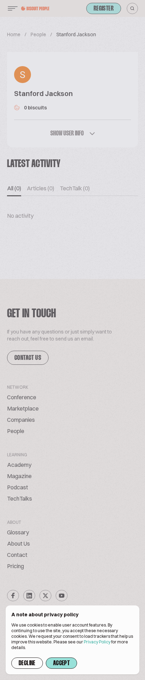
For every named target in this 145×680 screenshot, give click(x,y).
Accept (61, 663)
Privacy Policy (97, 641)
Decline (27, 663)
